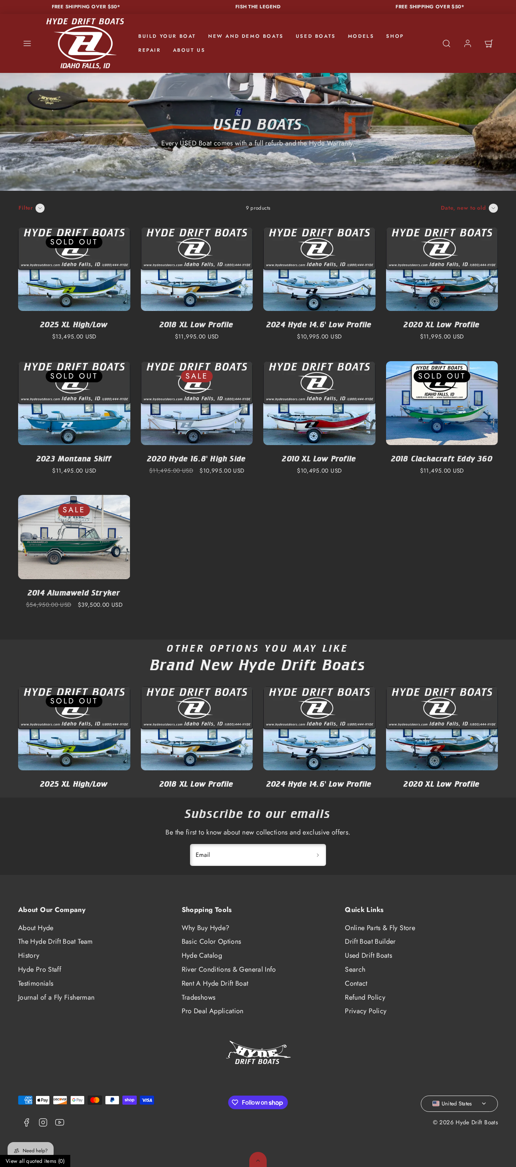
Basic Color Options (211, 941)
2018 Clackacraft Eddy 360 (442, 458)
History (29, 955)
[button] (27, 43)
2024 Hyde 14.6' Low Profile (319, 324)
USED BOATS (316, 36)
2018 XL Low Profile (197, 324)
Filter (26, 208)
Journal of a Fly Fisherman (56, 997)
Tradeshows (199, 997)
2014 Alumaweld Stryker (74, 592)
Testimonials (35, 983)
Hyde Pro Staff (39, 969)
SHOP (395, 36)
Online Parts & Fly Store (380, 928)
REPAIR (149, 50)
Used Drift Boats (368, 955)
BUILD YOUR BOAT (167, 36)
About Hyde (36, 928)
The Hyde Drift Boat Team (55, 941)
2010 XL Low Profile (319, 458)
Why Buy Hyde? (206, 928)
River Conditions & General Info (229, 969)
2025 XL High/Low (74, 324)
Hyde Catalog (202, 955)
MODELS (361, 36)
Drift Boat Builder (370, 941)
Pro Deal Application (213, 1011)
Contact (356, 983)
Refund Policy (365, 997)
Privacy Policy (365, 1011)
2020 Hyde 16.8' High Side (196, 458)
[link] (468, 43)
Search (355, 969)
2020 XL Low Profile (442, 324)
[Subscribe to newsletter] (317, 855)
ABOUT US (189, 50)
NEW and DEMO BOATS (246, 36)
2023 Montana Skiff (74, 458)
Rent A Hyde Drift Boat (215, 983)
